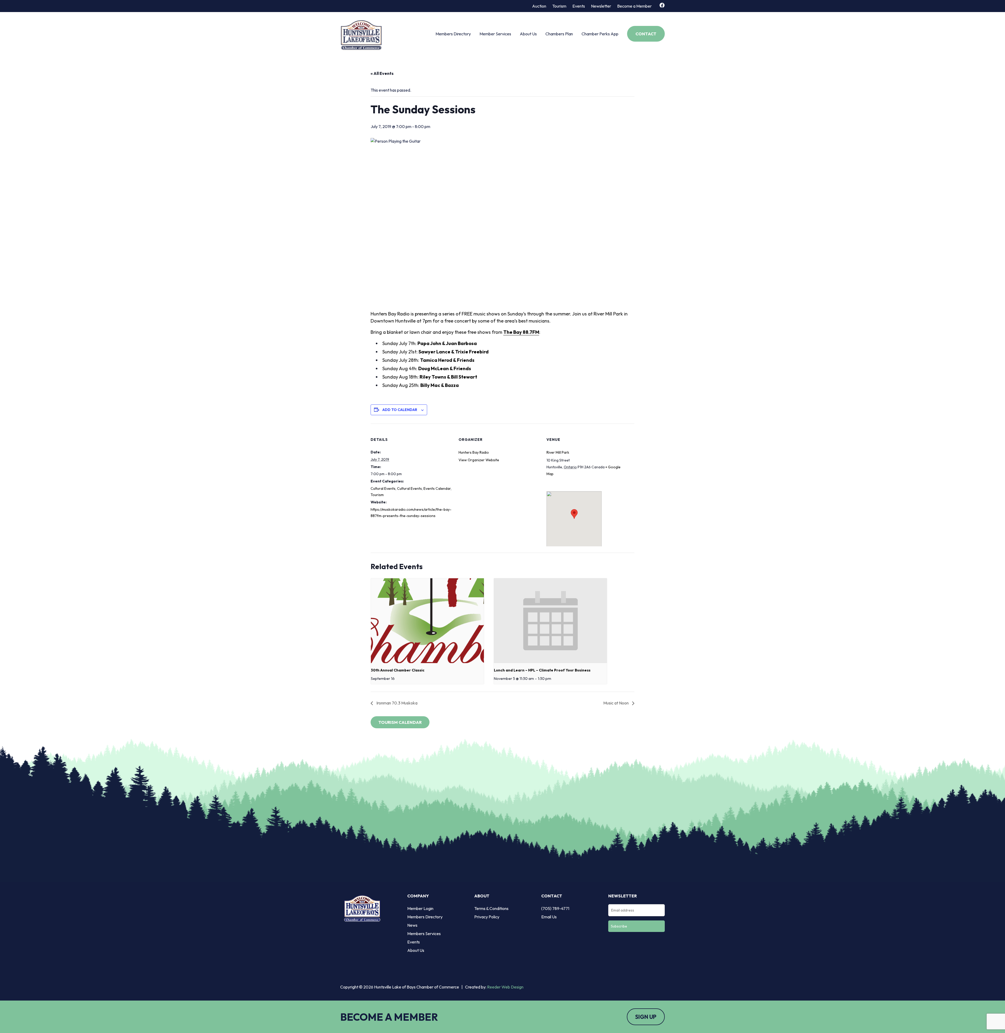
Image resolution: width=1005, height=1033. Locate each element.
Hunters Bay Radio (474, 452)
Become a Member (634, 6)
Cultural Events (383, 488)
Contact (645, 33)
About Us (528, 33)
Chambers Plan (559, 33)
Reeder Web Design (505, 987)
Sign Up (645, 1016)
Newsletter (601, 6)
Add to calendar (399, 409)
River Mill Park (557, 452)
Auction (539, 6)
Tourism (559, 6)
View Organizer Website (479, 460)
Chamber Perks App (600, 33)
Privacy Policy (486, 916)
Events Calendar (437, 488)
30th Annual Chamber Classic (398, 670)
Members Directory (453, 33)
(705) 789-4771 (555, 908)
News (412, 925)
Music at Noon (616, 703)
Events (578, 6)
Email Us (549, 916)
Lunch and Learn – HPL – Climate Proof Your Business (542, 670)
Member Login (420, 908)
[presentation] (427, 620)
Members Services (424, 933)
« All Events (382, 73)
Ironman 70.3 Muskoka (396, 703)
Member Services (495, 33)
